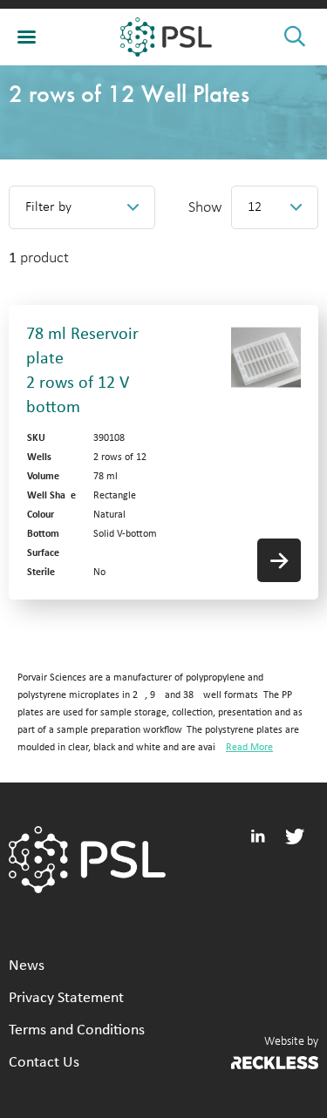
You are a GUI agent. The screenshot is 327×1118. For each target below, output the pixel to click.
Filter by (48, 207)
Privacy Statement (66, 998)
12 (255, 207)
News (26, 966)
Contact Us (44, 1062)
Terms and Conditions (77, 1030)
